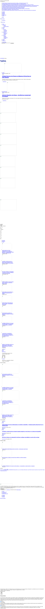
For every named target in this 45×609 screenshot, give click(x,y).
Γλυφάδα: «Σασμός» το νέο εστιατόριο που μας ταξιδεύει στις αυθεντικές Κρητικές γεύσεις (7, 282)
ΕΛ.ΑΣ (6, 469)
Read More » (4, 81)
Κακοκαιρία (15, 469)
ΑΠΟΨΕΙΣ (3, 27)
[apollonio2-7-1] (7, 177)
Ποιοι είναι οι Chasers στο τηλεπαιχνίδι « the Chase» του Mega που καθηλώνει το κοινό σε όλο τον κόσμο (8, 272)
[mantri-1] (7, 166)
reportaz (3, 73)
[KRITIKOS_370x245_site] (8, 112)
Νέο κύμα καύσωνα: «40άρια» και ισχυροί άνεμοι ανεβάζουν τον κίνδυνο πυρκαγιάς (14, 3)
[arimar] (8, 144)
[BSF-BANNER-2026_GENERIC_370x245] (8, 133)
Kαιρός (1, 469)
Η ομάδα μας (4, 492)
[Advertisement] (22, 51)
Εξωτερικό (5, 30)
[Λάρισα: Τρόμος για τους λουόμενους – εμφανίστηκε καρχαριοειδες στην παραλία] (7, 291)
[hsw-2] (8, 155)
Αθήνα (3, 469)
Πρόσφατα (3, 241)
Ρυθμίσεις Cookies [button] (3, 590)
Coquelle (3, 358)
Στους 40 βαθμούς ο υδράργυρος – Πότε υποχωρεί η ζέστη (10, 9)
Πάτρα (30, 469)
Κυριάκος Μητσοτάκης (24, 469)
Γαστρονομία (6, 37)
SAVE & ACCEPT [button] (3, 608)
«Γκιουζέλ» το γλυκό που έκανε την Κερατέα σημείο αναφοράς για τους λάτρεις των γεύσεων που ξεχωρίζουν (7, 262)
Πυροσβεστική (32, 469)
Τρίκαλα (43, 469)
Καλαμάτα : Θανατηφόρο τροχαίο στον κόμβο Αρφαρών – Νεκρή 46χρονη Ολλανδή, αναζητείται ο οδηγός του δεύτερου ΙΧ (19, 6)
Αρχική (3, 491)
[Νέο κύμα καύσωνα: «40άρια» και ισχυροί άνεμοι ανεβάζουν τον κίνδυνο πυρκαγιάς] (7, 312)
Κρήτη (20, 469)
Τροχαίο (1, 470)
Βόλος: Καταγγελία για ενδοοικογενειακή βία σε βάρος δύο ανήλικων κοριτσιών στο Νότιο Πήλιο (16, 8)
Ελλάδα (5, 29)
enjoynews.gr (8, 489)
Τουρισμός (5, 31)
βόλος (6, 470)
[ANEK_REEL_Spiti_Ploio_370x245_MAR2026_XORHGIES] (7, 187)
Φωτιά (4, 470)
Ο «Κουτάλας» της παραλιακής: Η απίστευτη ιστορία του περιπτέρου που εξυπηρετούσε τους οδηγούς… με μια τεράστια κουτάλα (20, 5)
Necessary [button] (1, 600)
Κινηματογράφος (6, 26)
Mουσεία (5, 33)
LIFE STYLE (3, 35)
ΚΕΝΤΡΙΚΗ (2, 58)
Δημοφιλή (3, 240)
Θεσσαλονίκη (12, 469)
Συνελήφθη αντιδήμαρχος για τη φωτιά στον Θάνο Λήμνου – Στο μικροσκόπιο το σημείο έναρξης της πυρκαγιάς (17, 4)
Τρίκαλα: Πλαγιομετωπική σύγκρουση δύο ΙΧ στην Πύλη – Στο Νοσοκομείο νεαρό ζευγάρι (7, 303)
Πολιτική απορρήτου (5, 493)
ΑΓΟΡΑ (5, 38)
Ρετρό (5, 25)
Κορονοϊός (18, 469)
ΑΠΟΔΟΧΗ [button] (8, 590)
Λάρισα (28, 469)
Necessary (2, 601)
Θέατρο (5, 34)
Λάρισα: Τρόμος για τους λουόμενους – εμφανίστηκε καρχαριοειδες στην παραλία (7, 293)
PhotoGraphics (19, 489)
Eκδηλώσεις (5, 32)
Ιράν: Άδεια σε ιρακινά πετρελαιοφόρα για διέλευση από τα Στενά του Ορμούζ (13, 7)
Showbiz (5, 36)
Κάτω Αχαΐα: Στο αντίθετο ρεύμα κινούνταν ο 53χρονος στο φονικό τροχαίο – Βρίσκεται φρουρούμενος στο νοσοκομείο (19, 10)
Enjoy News (4, 351)
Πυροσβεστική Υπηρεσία (37, 469)
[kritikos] (8, 122)
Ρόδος (41, 469)
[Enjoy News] (2, 18)
